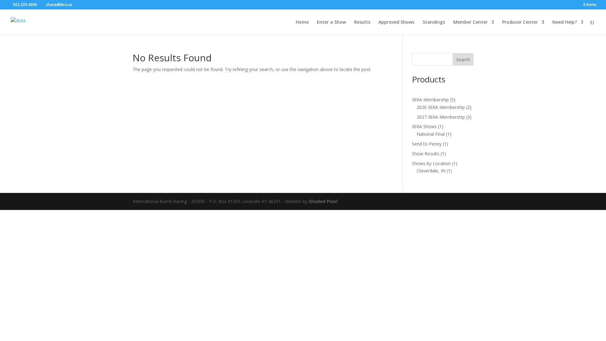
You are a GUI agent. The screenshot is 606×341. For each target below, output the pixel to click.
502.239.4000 (25, 4)
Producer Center (520, 22)
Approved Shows (396, 22)
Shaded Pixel (323, 201)
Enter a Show (331, 22)
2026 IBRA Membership (441, 107)
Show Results (425, 154)
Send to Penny (427, 144)
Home (302, 22)
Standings (434, 22)
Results (362, 22)
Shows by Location (431, 163)
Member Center (470, 22)
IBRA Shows (424, 126)
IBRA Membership (430, 100)
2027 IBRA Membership (441, 117)
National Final (431, 134)
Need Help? (564, 22)
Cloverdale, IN (431, 171)
